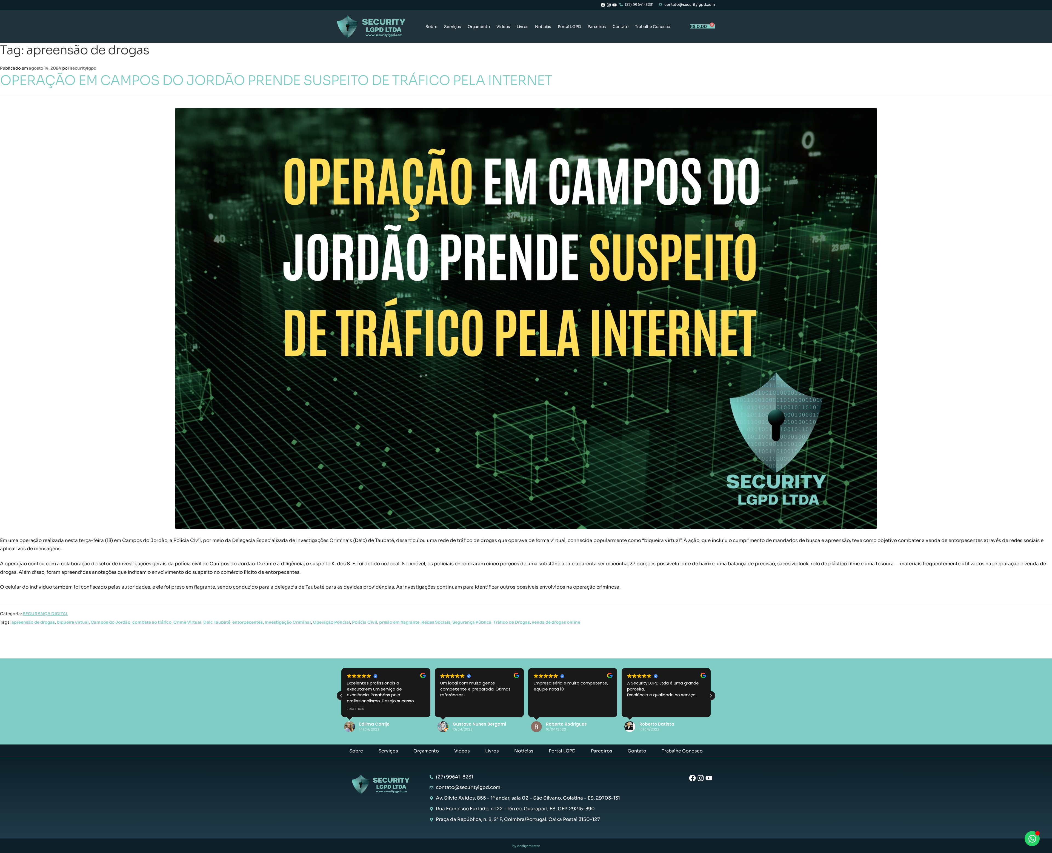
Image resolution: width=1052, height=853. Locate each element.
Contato (620, 26)
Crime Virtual (187, 622)
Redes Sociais (435, 622)
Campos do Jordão (110, 622)
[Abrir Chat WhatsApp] (1032, 838)
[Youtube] (614, 5)
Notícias (543, 26)
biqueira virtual (73, 622)
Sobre (431, 26)
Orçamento (479, 26)
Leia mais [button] (355, 708)
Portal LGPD (569, 26)
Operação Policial (331, 622)
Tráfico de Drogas (511, 622)
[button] (711, 696)
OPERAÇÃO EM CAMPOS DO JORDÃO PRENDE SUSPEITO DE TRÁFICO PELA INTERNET (276, 80)
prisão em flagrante (399, 622)
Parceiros (597, 26)
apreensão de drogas (33, 622)
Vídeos (503, 26)
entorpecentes (247, 622)
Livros (522, 26)
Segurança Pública (471, 622)
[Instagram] (609, 5)
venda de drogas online (556, 622)
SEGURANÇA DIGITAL (45, 613)
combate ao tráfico (151, 622)
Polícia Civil (364, 622)
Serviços (452, 26)
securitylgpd (83, 68)
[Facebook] (603, 5)
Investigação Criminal (288, 622)
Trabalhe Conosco (652, 26)
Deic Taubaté (216, 622)
